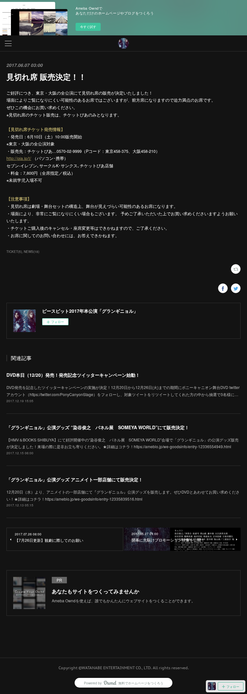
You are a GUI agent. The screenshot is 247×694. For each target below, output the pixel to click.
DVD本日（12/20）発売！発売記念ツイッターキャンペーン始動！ (73, 375)
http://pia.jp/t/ (18, 158)
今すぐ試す (88, 26)
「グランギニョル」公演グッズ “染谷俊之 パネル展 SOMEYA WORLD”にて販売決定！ (97, 427)
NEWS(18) (31, 251)
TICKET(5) (14, 251)
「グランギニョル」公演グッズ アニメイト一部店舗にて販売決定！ (74, 479)
